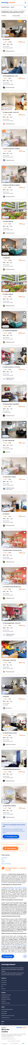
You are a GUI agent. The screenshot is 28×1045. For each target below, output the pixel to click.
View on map (8, 956)
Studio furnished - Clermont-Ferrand (12, 550)
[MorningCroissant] (8, 3)
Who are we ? (4, 980)
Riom (2, 859)
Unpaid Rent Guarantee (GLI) (7, 1009)
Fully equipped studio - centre (11, 76)
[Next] (24, 28)
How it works (3, 984)
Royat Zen (6, 696)
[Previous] (3, 28)
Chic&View (6, 514)
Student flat (7, 257)
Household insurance (5, 996)
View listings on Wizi (12, 836)
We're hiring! (3, 982)
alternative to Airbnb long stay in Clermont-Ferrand (14, 945)
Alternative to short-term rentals (7, 1015)
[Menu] (25, 2)
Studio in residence (8, 294)
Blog (2, 1023)
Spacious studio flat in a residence (12, 148)
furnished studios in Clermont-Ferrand (14, 888)
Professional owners (5, 1017)
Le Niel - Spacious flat (9, 440)
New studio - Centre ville (10, 660)
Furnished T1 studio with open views (12, 586)
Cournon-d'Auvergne (6, 863)
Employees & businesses (5, 999)
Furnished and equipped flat (10, 330)
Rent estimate (4, 1013)
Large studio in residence (10, 476)
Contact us (3, 988)
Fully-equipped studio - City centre (12, 623)
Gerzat (3, 861)
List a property (4, 1011)
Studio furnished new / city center (12, 367)
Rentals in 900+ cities (5, 1003)
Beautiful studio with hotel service (12, 769)
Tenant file (3, 1001)
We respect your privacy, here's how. (8, 1038)
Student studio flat (8, 221)
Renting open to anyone (6, 994)
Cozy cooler (7, 39)
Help (2, 986)
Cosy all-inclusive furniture (10, 733)
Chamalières (4, 857)
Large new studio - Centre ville (11, 112)
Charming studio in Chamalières (11, 404)
